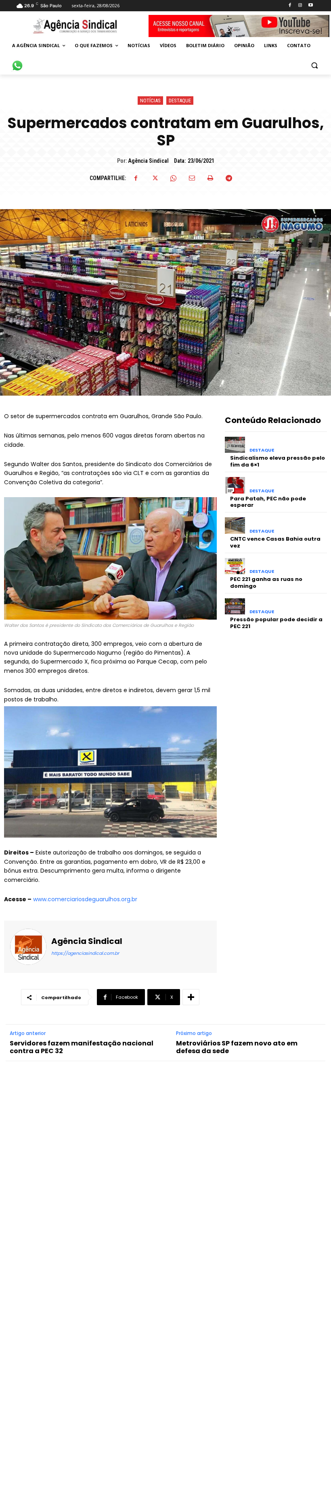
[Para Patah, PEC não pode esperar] (235, 485)
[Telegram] (229, 178)
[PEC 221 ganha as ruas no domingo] (235, 566)
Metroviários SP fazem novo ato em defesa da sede (236, 1047)
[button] (314, 65)
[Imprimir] (210, 178)
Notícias (150, 100)
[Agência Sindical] (28, 947)
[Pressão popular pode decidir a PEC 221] (235, 606)
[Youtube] (310, 5)
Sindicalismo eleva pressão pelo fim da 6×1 (277, 461)
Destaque (180, 100)
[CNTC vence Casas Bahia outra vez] (235, 525)
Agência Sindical (148, 161)
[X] (155, 178)
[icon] (17, 61)
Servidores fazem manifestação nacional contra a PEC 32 (81, 1047)
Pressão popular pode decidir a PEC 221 (276, 623)
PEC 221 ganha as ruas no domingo (266, 582)
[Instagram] (300, 5)
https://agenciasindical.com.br (85, 953)
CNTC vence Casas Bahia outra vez (275, 542)
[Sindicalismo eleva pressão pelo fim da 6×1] (235, 445)
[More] (190, 997)
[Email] (192, 178)
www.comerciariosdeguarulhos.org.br (85, 899)
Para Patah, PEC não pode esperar (268, 502)
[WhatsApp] (173, 178)
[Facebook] (289, 5)
